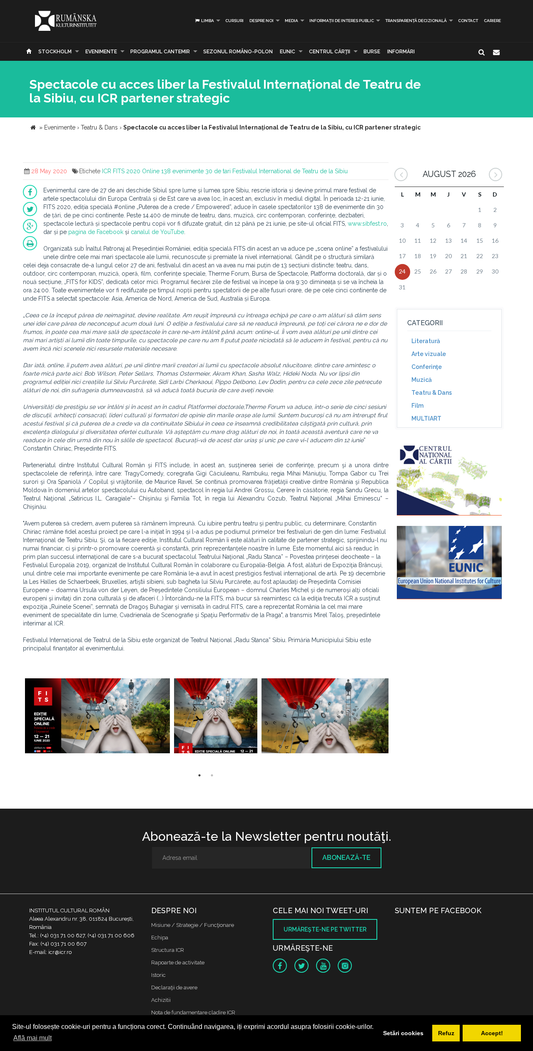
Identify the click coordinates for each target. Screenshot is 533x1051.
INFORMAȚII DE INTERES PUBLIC (341, 20)
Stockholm (55, 52)
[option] (97, 716)
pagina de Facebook (95, 232)
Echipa (159, 937)
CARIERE (492, 20)
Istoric (158, 975)
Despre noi (261, 20)
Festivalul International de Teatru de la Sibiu (290, 171)
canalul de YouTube (157, 232)
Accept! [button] (492, 1033)
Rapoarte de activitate (177, 962)
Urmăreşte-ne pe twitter (325, 929)
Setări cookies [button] (403, 1033)
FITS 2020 (126, 171)
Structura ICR (167, 950)
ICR (106, 171)
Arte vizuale (428, 354)
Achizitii (161, 1000)
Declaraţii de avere (174, 987)
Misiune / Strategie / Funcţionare (192, 925)
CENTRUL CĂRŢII (329, 52)
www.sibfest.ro (367, 223)
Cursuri (234, 20)
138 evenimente (182, 171)
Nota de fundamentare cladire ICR (193, 1012)
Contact (468, 20)
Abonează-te (346, 858)
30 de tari (218, 171)
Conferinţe (426, 367)
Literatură (425, 341)
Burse (372, 52)
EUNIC (287, 52)
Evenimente (101, 52)
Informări (401, 52)
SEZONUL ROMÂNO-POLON (238, 52)
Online (150, 171)
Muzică (421, 379)
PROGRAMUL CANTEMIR (160, 52)
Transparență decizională (416, 20)
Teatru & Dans (431, 392)
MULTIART (426, 418)
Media (291, 20)
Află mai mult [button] (32, 1037)
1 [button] (199, 775)
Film (417, 405)
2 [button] (212, 775)
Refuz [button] (446, 1033)
